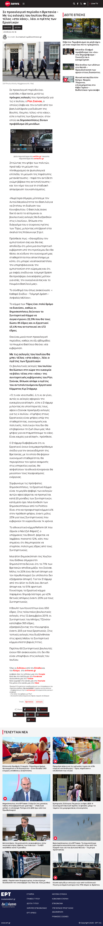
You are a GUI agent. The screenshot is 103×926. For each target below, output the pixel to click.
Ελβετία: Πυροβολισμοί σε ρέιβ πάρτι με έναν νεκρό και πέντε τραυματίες (81, 43)
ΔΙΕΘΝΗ (18, 27)
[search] (74, 4)
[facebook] (78, 4)
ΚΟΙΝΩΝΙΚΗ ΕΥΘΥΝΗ (60, 899)
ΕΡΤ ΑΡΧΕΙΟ (31, 913)
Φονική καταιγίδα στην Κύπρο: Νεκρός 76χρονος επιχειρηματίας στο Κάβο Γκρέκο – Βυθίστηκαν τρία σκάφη (87, 83)
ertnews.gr (31, 690)
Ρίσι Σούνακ (34, 101)
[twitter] (81, 4)
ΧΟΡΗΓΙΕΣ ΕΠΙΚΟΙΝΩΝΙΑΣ (37, 908)
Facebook (37, 676)
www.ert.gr (5, 923)
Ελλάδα (38, 668)
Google (41, 674)
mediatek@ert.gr (8, 899)
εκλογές (39, 701)
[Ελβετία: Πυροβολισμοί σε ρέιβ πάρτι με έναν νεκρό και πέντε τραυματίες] (81, 29)
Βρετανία (29, 701)
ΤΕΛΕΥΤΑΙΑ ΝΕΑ (16, 732)
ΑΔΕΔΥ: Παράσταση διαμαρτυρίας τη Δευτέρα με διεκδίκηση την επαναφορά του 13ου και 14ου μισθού (26, 881)
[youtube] (85, 4)
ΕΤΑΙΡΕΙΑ (30, 894)
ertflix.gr (37, 156)
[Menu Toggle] (23, 3)
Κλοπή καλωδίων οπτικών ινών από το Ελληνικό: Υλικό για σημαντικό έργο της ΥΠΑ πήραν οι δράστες (76, 883)
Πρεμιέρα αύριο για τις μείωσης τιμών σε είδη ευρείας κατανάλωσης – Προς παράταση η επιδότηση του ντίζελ (74, 768)
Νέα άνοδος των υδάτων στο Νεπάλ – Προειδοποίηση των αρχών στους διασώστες (87, 68)
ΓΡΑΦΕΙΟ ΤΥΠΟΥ (33, 899)
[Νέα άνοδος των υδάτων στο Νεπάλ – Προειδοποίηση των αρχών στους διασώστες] (68, 67)
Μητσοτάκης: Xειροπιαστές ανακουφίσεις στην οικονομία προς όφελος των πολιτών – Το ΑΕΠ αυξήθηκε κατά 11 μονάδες (24, 845)
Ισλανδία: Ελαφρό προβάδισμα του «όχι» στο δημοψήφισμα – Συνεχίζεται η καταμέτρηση (86, 54)
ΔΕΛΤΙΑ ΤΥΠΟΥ (33, 903)
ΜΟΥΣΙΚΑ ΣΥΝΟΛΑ (59, 894)
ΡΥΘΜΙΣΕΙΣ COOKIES (60, 916)
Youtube (41, 681)
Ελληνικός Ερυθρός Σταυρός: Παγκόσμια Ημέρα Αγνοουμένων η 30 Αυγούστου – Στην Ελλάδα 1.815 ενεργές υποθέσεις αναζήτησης (24, 768)
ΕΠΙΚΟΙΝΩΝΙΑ (57, 903)
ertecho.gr (39, 158)
